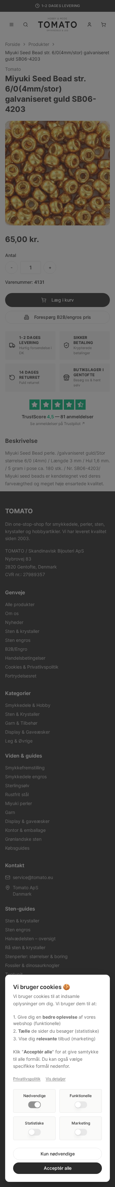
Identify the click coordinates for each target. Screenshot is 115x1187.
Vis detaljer (55, 1078)
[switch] (34, 1104)
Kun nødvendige (58, 1153)
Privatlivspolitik (27, 1078)
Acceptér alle (58, 1168)
